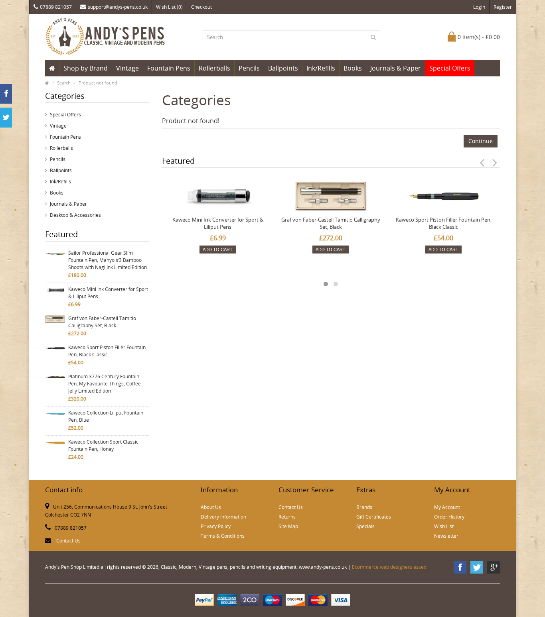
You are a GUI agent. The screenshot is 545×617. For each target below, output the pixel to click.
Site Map (288, 526)
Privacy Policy (216, 526)
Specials (365, 526)
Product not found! (98, 83)
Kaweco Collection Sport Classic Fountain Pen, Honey (103, 445)
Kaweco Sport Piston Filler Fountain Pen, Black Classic (107, 351)
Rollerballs (214, 68)
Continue (480, 141)
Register (503, 7)
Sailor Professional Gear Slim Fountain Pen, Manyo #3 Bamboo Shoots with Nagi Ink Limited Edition (107, 260)
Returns (287, 516)
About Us (211, 507)
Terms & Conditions (223, 536)
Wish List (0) (169, 7)
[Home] (52, 68)
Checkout (201, 7)
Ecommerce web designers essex (389, 567)
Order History (449, 516)
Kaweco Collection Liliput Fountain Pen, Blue (105, 416)
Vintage (127, 68)
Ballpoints (283, 68)
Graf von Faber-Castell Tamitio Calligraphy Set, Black (102, 322)
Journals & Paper (395, 68)
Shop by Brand (85, 68)
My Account (447, 507)
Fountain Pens (168, 68)
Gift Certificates (373, 516)
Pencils (249, 68)
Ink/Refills (320, 68)
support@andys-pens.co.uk (118, 7)
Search (64, 83)
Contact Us (68, 540)
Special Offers (449, 68)
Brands (364, 507)
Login (479, 7)
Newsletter (446, 536)
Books (353, 68)
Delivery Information (223, 516)
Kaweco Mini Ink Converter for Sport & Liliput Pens (108, 293)
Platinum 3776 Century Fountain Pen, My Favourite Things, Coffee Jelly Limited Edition (104, 383)
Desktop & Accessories (75, 215)
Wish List (444, 526)
